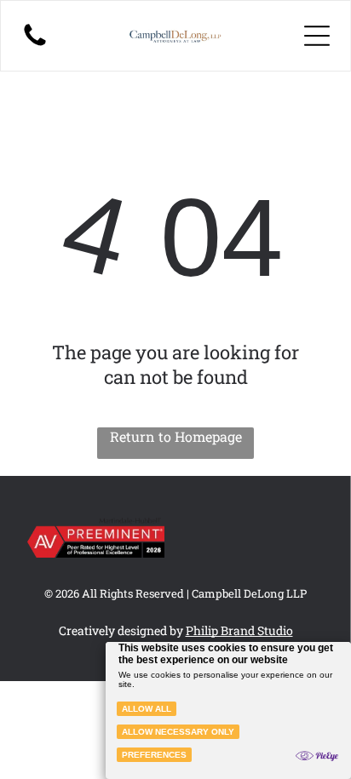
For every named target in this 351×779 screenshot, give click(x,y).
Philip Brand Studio (239, 630)
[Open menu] (317, 36)
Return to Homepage (176, 436)
